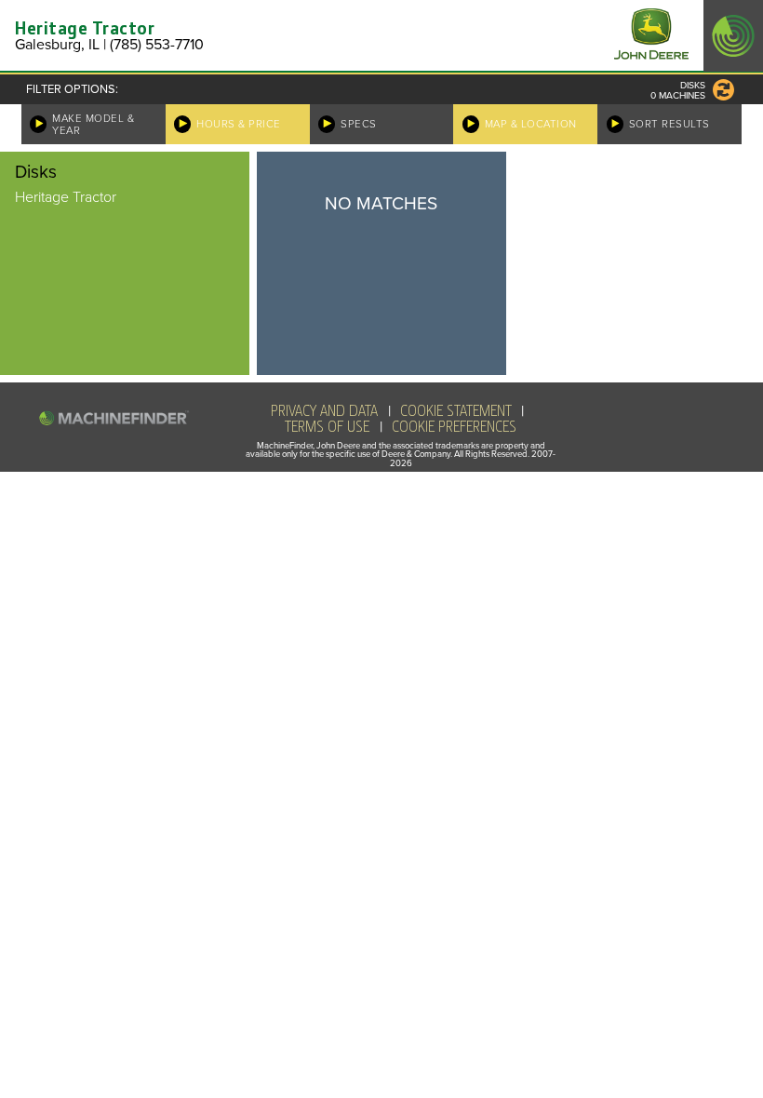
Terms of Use (327, 427)
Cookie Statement (456, 411)
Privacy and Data (324, 411)
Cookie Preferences (454, 427)
